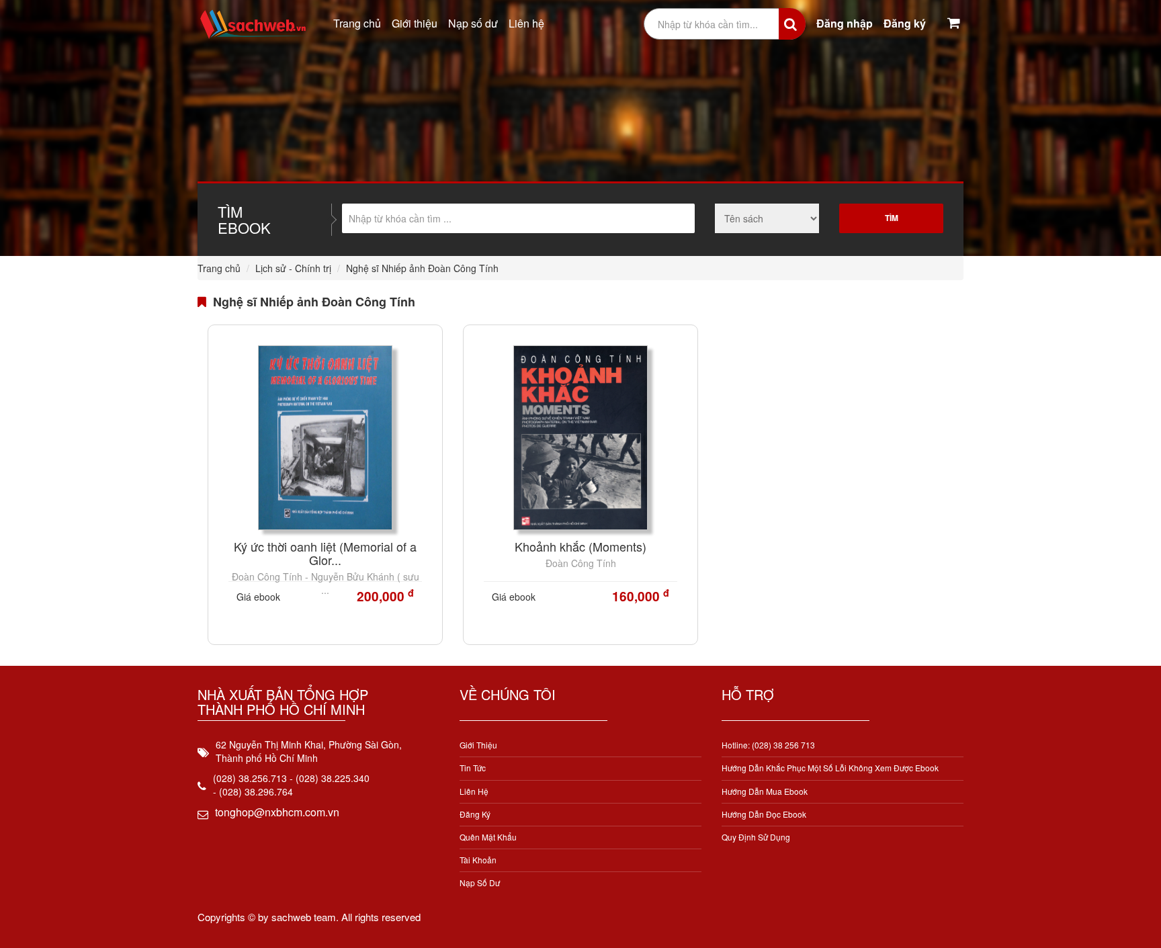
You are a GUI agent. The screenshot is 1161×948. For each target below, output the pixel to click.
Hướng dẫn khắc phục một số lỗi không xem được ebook (830, 767)
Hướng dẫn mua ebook (765, 791)
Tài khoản (478, 859)
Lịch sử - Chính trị (293, 268)
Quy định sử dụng (756, 837)
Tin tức (473, 767)
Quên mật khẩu (488, 837)
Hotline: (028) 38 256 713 (768, 744)
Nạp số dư (473, 23)
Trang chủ (357, 23)
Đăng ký (905, 23)
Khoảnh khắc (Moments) (580, 546)
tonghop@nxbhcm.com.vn (277, 812)
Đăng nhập (844, 23)
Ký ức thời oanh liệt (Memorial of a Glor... (325, 552)
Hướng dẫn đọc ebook (764, 814)
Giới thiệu (414, 23)
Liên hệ (526, 23)
